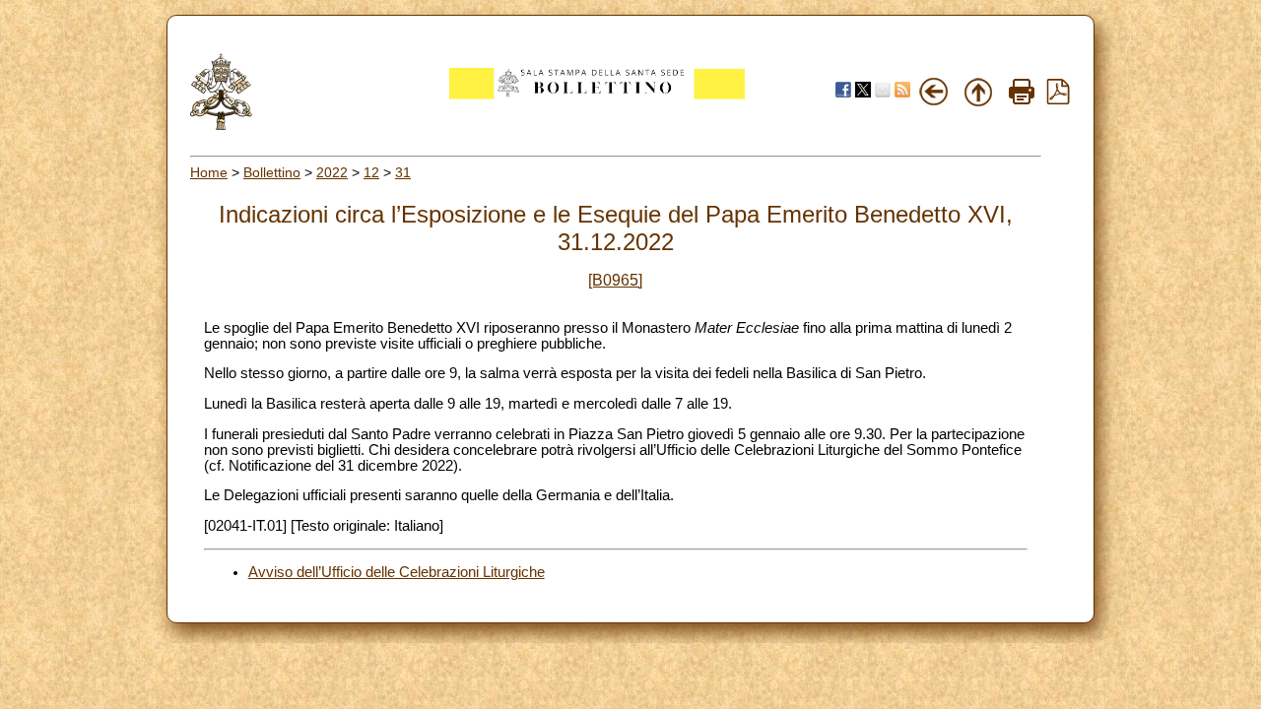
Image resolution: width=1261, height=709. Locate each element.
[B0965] (615, 280)
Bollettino (271, 172)
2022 (332, 172)
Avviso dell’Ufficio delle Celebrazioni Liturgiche (396, 572)
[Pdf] (1058, 99)
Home (209, 172)
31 (403, 172)
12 (371, 172)
